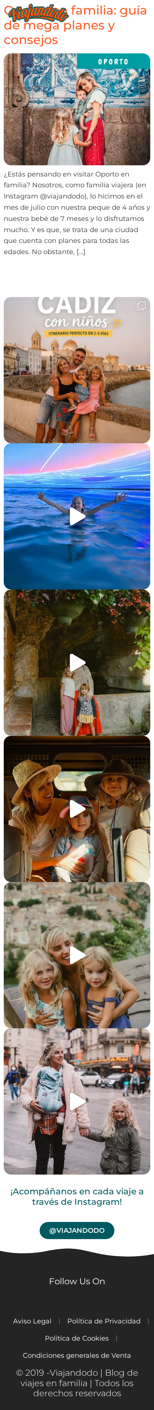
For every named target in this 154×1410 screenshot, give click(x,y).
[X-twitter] (97, 1299)
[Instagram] (36, 1299)
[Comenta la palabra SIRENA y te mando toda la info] (77, 516)
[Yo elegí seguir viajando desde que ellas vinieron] (77, 1101)
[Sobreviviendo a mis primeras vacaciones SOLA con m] (77, 663)
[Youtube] (56, 1299)
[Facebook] (77, 1299)
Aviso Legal (32, 1321)
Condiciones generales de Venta (77, 1355)
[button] (148, 13)
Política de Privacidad (104, 1321)
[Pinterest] (118, 1299)
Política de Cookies (77, 1338)
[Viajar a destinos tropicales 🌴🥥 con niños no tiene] (77, 809)
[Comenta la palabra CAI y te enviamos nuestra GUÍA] (77, 370)
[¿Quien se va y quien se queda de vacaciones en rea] (77, 955)
